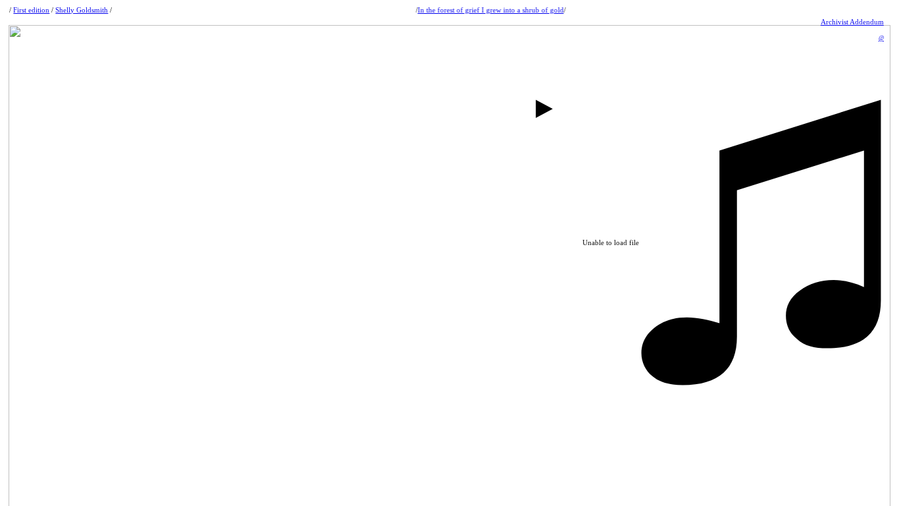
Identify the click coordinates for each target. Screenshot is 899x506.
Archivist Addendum (852, 22)
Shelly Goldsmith (81, 10)
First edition (31, 10)
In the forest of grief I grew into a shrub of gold (489, 10)
